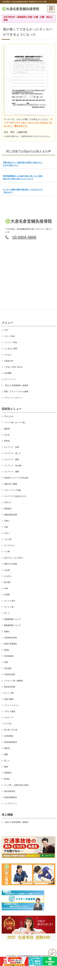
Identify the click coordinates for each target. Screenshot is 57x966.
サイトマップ (9, 379)
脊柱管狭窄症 (9, 791)
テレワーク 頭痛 (11, 447)
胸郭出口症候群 (10, 564)
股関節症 (8, 509)
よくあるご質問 (10, 348)
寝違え (7, 650)
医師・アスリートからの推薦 (16, 391)
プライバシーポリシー (13, 398)
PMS (6, 588)
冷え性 (7, 435)
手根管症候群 (9, 674)
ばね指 (7, 570)
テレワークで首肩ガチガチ (15, 496)
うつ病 (7, 551)
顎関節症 (8, 773)
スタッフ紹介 (9, 336)
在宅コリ (8, 502)
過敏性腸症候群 (10, 515)
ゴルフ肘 (8, 539)
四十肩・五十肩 (10, 730)
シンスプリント (10, 803)
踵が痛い (8, 582)
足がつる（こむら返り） (14, 558)
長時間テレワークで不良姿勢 (16, 478)
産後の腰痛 (8, 699)
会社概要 (8, 373)
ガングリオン (9, 545)
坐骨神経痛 (8, 656)
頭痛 (6, 662)
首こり (7, 613)
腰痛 (6, 754)
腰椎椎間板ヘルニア (12, 625)
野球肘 (7, 779)
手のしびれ (8, 416)
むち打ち (8, 576)
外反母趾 (8, 668)
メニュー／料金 (10, 342)
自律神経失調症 (10, 638)
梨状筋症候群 (9, 687)
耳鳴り (7, 521)
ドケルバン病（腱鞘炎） (14, 681)
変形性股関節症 (10, 742)
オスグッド (8, 717)
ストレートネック (11, 705)
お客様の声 (8, 361)
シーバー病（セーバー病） (15, 422)
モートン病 (8, 607)
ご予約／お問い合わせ (13, 367)
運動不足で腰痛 (10, 484)
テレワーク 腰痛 (11, 472)
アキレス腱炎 (9, 711)
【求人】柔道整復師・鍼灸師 (16, 385)
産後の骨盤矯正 (10, 644)
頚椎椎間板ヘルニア (12, 619)
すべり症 (8, 724)
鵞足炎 (7, 748)
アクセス (8, 355)
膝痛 (6, 767)
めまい (7, 533)
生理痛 (7, 594)
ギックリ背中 (9, 601)
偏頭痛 (7, 429)
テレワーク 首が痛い (13, 465)
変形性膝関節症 (10, 797)
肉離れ (7, 631)
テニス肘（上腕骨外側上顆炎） (17, 785)
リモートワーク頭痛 (12, 490)
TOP (6, 330)
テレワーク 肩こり (12, 453)
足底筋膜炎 (8, 736)
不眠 (6, 527)
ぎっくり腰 (8, 693)
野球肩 (7, 441)
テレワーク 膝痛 (11, 459)
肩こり (7, 760)
